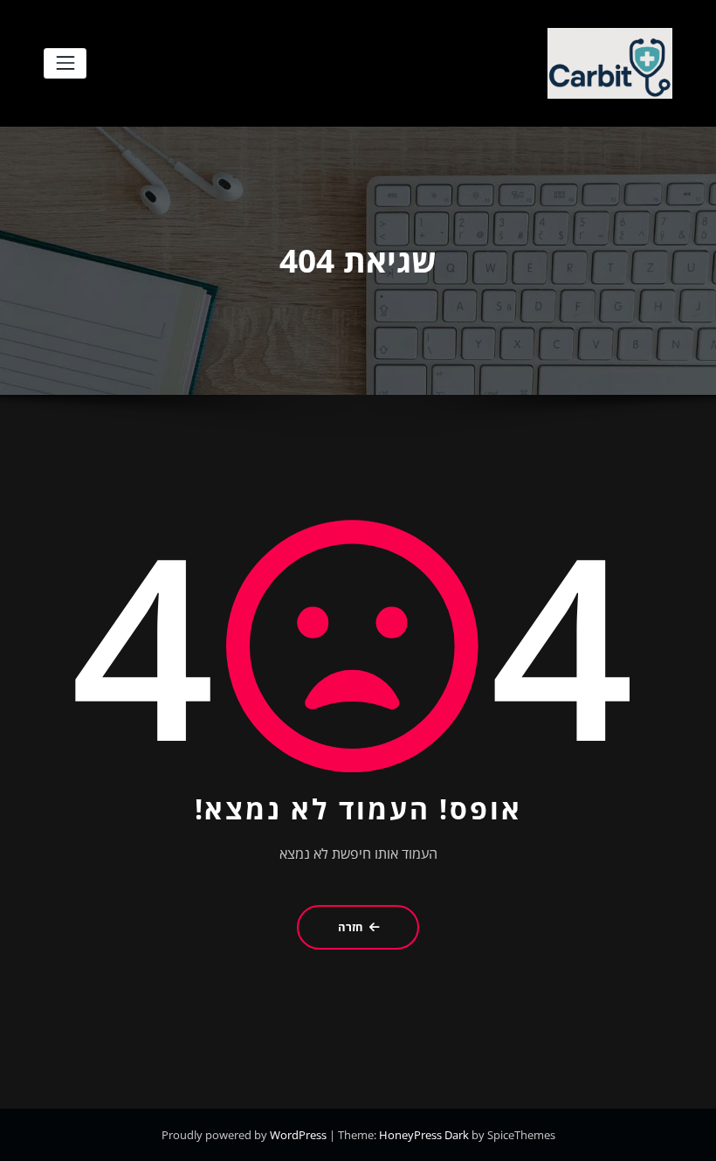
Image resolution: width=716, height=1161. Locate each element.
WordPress (299, 1135)
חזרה (350, 927)
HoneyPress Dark (424, 1135)
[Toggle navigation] (65, 63)
